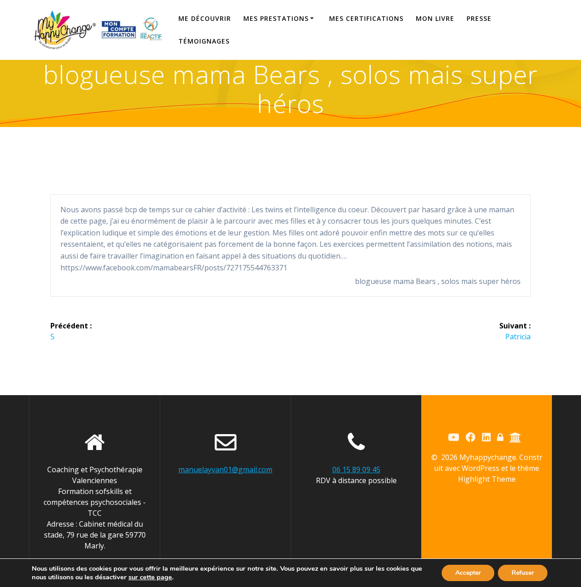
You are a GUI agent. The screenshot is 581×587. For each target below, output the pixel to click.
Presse (479, 18)
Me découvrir (204, 18)
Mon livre (435, 18)
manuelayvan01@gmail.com (225, 469)
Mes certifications (366, 18)
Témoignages (204, 41)
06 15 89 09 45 (356, 469)
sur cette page (150, 577)
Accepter (468, 572)
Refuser (523, 572)
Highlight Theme (487, 479)
